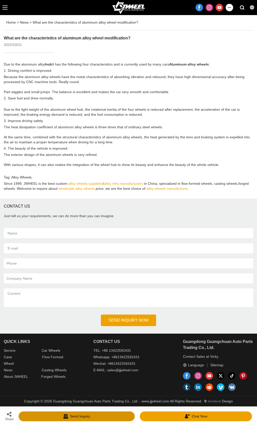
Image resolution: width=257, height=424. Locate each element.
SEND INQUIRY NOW (128, 320)
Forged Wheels (53, 377)
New (7, 370)
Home (11, 22)
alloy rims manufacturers (123, 183)
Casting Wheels (54, 370)
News (24, 22)
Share (9, 419)
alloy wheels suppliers (85, 183)
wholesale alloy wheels (76, 189)
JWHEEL (21, 377)
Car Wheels (51, 350)
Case (8, 357)
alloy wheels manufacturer (167, 189)
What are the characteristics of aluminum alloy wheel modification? (85, 22)
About (9, 377)
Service (10, 350)
